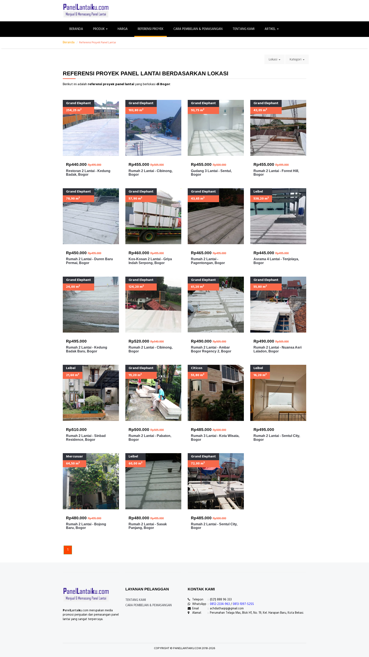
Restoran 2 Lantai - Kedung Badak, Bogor (88, 173)
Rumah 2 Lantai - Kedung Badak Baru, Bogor (86, 349)
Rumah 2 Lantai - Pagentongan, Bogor (208, 261)
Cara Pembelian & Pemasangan (198, 29)
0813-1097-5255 (243, 604)
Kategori (296, 59)
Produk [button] (99, 29)
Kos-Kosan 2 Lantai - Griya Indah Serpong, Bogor (150, 261)
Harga (123, 29)
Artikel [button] (271, 29)
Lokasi (273, 59)
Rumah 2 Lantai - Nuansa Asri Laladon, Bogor (277, 349)
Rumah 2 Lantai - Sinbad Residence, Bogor (86, 437)
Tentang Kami (244, 29)
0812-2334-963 (220, 604)
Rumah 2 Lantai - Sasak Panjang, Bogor (148, 526)
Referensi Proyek (150, 29)
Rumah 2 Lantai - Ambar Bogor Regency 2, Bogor (211, 349)
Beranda (76, 29)
